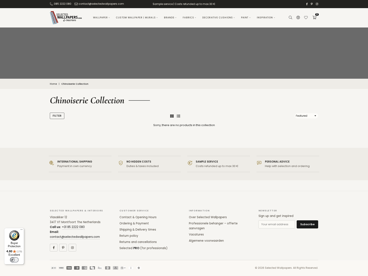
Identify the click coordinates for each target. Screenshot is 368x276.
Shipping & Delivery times (137, 230)
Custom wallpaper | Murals (136, 17)
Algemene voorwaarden (206, 241)
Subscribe (307, 224)
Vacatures (196, 234)
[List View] (178, 116)
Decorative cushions (217, 17)
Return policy (128, 236)
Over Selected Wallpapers (208, 217)
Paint (245, 17)
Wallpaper (100, 17)
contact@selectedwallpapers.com (101, 4)
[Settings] (298, 18)
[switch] (14, 259)
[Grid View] (172, 116)
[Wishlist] (306, 18)
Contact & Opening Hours (138, 217)
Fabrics (188, 17)
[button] (314, 18)
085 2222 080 (62, 4)
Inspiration (265, 17)
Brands (169, 17)
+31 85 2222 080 (73, 227)
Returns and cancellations (138, 242)
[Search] (290, 18)
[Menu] (21, 230)
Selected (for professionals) (143, 248)
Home (53, 84)
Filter (57, 116)
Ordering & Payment (134, 223)
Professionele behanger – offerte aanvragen (213, 225)
